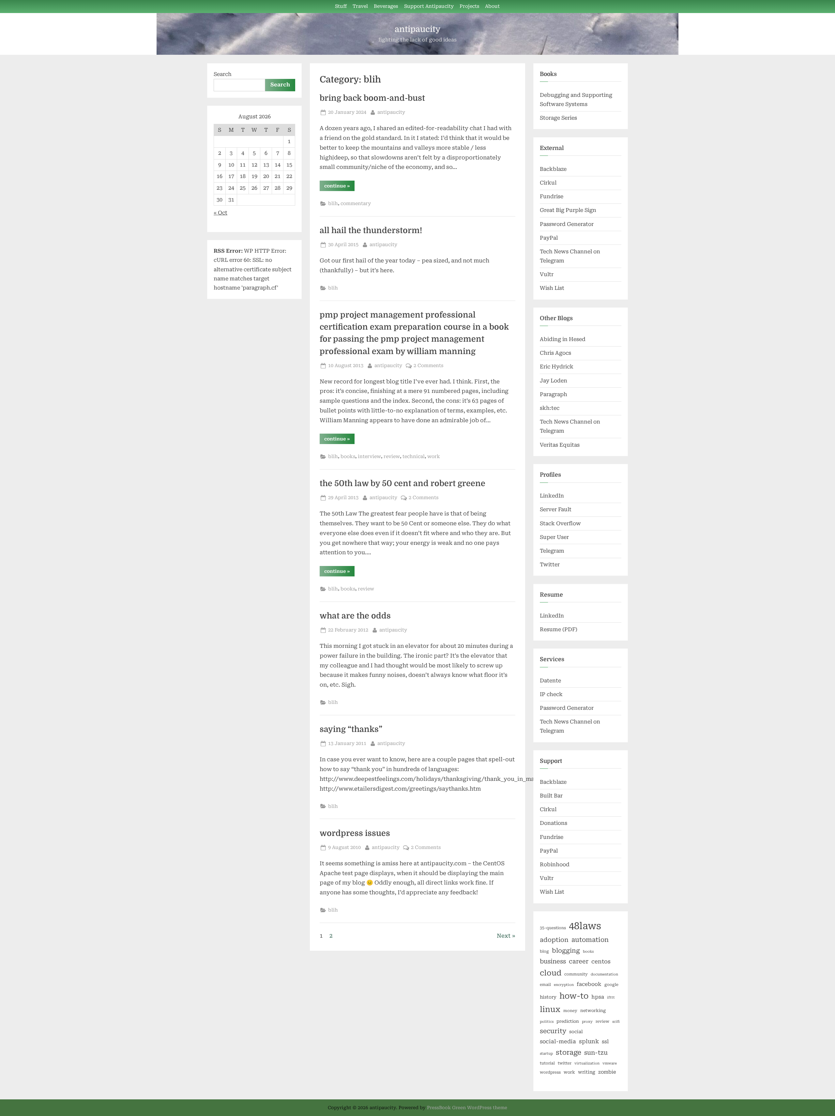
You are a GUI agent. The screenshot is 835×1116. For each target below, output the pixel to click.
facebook (589, 984)
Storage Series (558, 118)
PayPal (549, 238)
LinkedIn (552, 496)
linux (550, 1009)
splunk (589, 1041)
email (545, 984)
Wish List (552, 288)
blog (544, 951)
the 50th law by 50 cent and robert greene (402, 483)
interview (369, 456)
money (570, 1010)
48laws (585, 925)
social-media (558, 1041)
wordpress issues (355, 833)
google (611, 984)
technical (413, 456)
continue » (339, 187)
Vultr (547, 274)
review (392, 456)
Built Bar (551, 796)
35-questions (553, 928)
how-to (573, 996)
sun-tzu (596, 1052)
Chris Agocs (555, 353)
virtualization (587, 1063)
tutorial (547, 1063)
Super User (554, 537)
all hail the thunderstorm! (371, 230)
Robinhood (554, 864)
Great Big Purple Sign (568, 210)
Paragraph (553, 394)
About (492, 6)
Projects (469, 6)
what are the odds (355, 615)
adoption (554, 940)
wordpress (550, 1072)
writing (586, 1072)
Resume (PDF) (558, 629)
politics (547, 1021)
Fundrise (551, 196)
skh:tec (549, 408)
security (553, 1031)
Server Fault (555, 509)
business (553, 961)
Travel (360, 6)
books (348, 456)
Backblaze (553, 169)
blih (333, 203)
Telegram (552, 551)
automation (590, 940)
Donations (553, 823)
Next (503, 935)
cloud (550, 973)
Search (223, 74)
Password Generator (567, 224)
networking (593, 1010)
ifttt (611, 997)
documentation (604, 974)
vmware (609, 1063)
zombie (607, 1072)
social (576, 1031)
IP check (551, 694)
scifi (616, 1021)
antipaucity (417, 29)
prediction (567, 1021)
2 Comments (428, 365)
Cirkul (548, 183)
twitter (564, 1063)
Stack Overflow (560, 523)
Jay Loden (553, 381)
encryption (564, 985)
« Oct (220, 213)
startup (546, 1053)
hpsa (597, 997)
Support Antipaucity (429, 6)
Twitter (550, 564)
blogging (566, 950)
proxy (587, 1021)
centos (601, 961)
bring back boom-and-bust (372, 98)
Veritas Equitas (560, 445)
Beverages (386, 6)
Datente (550, 680)
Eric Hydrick (556, 367)
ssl (605, 1041)
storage (568, 1052)
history (548, 997)
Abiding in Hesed (562, 339)
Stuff (341, 6)
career (578, 961)
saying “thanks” (351, 729)
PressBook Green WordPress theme (467, 1107)
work (433, 456)
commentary (356, 203)
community (576, 974)
